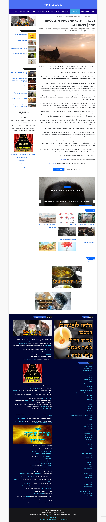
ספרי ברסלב (89, 439)
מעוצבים (32, 465)
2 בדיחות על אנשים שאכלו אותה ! (19, 53)
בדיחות (29, 11)
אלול (91, 373)
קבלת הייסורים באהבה (71, 224)
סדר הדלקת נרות (34, 451)
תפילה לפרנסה (48, 341)
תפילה (90, 482)
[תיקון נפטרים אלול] (32, 87)
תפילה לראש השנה (37, 468)
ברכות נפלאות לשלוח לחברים (33, 388)
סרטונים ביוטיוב (40, 411)
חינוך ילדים (89, 399)
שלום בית (90, 471)
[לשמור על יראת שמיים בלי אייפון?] (32, 100)
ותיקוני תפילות (27, 499)
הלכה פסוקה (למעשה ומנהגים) (84, 393)
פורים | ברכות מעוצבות (45, 461)
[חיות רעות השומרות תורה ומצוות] (47, 246)
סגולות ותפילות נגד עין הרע (27, 476)
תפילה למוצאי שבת (46, 488)
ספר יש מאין (89, 424)
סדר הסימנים (47, 468)
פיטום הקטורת (26, 483)
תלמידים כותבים (88, 480)
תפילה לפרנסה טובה (87, 489)
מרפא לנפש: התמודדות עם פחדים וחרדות (81, 415)
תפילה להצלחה (88, 484)
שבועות (90, 466)
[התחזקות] (86, 231)
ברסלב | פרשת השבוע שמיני (88, 242)
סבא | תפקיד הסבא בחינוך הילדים (87, 224)
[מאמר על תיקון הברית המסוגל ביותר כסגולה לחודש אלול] (32, 105)
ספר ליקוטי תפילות (87, 431)
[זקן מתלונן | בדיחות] (32, 42)
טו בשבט (90, 406)
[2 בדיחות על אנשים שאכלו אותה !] (32, 55)
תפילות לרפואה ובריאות (86, 491)
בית (93, 11)
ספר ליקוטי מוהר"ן (87, 426)
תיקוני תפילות (88, 477)
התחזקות (93, 237)
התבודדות (89, 395)
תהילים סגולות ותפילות (86, 473)
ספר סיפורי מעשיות (87, 435)
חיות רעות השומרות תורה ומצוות (49, 252)
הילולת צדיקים (88, 388)
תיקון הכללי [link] (48, 354)
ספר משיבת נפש (88, 433)
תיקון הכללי (89, 475)
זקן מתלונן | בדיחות (22, 40)
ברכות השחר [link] (20, 352)
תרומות (16, 11)
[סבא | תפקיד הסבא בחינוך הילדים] (86, 218)
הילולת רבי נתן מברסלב (86, 390)
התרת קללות (38, 473)
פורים (91, 446)
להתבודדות (15, 390)
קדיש (57, 11)
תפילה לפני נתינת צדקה (21, 132)
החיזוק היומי (89, 386)
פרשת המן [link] (32, 341)
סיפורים (90, 419)
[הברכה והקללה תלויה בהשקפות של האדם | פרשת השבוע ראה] (32, 94)
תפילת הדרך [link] (47, 349)
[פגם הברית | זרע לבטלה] (67, 246)
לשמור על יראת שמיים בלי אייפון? (19, 98)
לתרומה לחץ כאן (48, 515)
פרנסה (72, 95)
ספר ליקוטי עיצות (88, 428)
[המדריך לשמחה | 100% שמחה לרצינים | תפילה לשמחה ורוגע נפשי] (32, 49)
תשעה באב (89, 495)
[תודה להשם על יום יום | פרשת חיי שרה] (47, 218)
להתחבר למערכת (89, 262)
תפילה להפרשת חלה (27, 486)
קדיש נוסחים (89, 457)
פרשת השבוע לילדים (87, 453)
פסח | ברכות (47, 463)
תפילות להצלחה (22, 503)
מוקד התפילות (65, 11)
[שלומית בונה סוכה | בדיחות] (32, 36)
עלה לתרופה (89, 442)
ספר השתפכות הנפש (87, 422)
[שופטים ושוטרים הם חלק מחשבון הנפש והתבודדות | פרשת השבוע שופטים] (32, 80)
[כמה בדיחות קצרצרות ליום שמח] (32, 61)
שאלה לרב (41, 11)
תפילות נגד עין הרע (87, 493)
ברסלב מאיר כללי (87, 384)
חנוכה (90, 404)
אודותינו (40, 519)
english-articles (88, 368)
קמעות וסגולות (88, 460)
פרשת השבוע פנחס (52, 227)
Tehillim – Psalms (87, 370)
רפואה (67, 95)
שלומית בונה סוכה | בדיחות (21, 34)
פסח (91, 448)
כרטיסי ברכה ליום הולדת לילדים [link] (39, 422)
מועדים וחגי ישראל (87, 413)
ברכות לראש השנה (87, 379)
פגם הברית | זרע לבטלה (70, 252)
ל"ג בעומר (89, 410)
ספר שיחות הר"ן (88, 437)
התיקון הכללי (49, 11)
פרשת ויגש (63, 159)
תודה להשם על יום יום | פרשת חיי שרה (47, 224)
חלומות (90, 402)
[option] (67, 191)
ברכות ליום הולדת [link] (22, 418)
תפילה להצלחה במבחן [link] (38, 493)
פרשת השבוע (75, 11)
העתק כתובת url (58, 169)
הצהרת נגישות (53, 517)
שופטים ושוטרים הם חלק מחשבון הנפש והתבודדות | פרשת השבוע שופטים (19, 80)
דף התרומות (52, 163)
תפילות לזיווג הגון (23, 343)
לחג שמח (41, 463)
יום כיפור (90, 408)
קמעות (28, 496)
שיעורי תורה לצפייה (87, 469)
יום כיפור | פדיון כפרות (45, 453)
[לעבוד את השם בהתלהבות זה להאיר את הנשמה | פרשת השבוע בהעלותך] (67, 231)
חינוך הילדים (49, 396)
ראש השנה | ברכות (46, 465)
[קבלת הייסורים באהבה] (67, 218)
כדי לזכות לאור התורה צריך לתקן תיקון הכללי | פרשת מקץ (67, 190)
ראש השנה (89, 462)
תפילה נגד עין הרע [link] (24, 473)
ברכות (34, 11)
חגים (91, 397)
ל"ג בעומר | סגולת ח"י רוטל (44, 456)
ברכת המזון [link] (48, 345)
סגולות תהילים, (35, 499)
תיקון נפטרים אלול (22, 85)
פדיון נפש (22, 11)
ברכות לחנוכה (47, 451)
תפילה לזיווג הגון (88, 486)
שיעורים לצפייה (85, 11)
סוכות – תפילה (47, 458)
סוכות (91, 417)
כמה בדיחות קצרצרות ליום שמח (19, 59)
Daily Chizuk (88, 366)
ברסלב (90, 381)
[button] (23, 154)
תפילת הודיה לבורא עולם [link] (29, 359)
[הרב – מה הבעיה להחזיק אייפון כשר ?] (32, 74)
